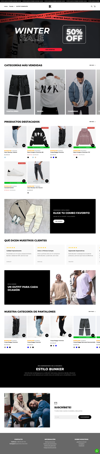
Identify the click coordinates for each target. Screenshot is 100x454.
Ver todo (91, 311)
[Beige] (35, 157)
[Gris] (51, 157)
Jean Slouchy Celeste (10, 152)
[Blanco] (30, 157)
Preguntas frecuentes (50, 447)
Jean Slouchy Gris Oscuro (35, 187)
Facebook (81, 445)
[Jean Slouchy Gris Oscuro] (38, 172)
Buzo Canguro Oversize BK (35, 152)
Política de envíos (50, 441)
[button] (7, 150)
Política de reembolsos (50, 443)
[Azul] (53, 157)
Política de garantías (50, 445)
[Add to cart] (24, 145)
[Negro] (28, 157)
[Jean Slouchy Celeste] (15, 137)
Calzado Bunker (9, 187)
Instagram (81, 443)
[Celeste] (5, 157)
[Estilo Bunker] (50, 6)
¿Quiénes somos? (82, 441)
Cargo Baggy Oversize (57, 152)
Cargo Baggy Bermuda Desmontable (84, 342)
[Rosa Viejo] (74, 157)
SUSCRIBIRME (85, 417)
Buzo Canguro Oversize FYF (81, 152)
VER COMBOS (58, 221)
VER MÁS (91, 65)
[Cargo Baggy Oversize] (61, 137)
